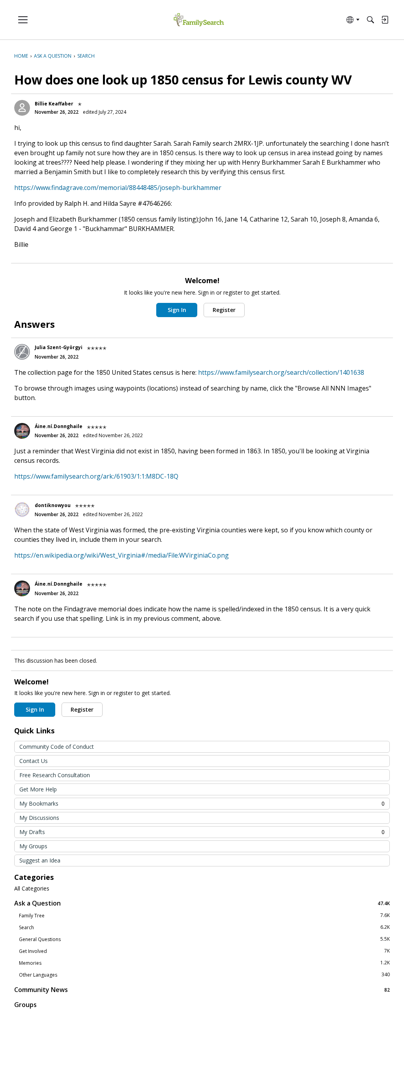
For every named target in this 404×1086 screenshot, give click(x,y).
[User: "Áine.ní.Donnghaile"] (22, 431)
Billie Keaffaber (54, 103)
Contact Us (33, 761)
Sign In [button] (177, 310)
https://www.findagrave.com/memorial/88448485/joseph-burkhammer (117, 187)
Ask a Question (202, 903)
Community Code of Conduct (56, 746)
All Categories (31, 888)
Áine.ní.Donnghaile (58, 426)
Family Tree (204, 915)
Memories (204, 962)
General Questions (204, 939)
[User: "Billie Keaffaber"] (22, 108)
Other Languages (204, 974)
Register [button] (224, 310)
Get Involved (204, 950)
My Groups (33, 846)
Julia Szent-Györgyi (58, 347)
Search (204, 927)
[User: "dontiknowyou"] (22, 509)
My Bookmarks (202, 803)
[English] (199, 19)
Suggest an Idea (39, 860)
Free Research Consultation (54, 775)
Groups (25, 1005)
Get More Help (38, 789)
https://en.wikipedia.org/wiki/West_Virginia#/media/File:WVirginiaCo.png (121, 555)
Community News (202, 989)
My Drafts (202, 832)
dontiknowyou (53, 505)
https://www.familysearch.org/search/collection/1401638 (281, 372)
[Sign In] (385, 20)
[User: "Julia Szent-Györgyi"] (22, 352)
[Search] (370, 20)
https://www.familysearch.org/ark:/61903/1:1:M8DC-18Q (96, 476)
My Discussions (39, 817)
